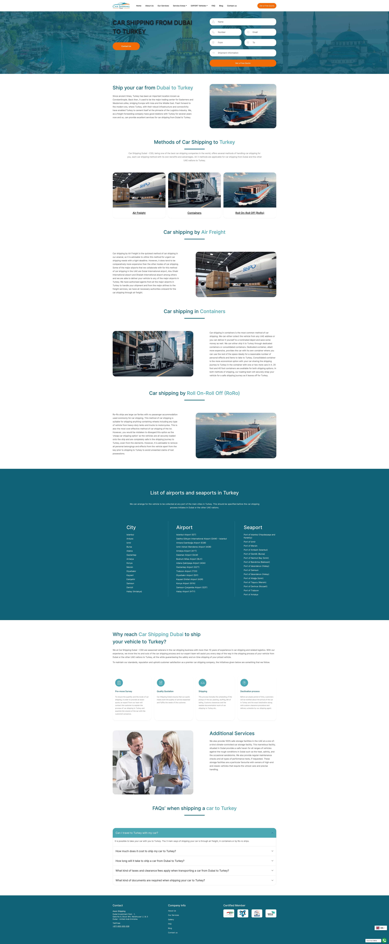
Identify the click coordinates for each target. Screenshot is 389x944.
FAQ (213, 6)
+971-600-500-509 (121, 926)
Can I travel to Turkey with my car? (137, 832)
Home (138, 6)
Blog (221, 6)
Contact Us (126, 46)
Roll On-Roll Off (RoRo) (249, 212)
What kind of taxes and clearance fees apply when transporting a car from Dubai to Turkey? (172, 870)
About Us (149, 6)
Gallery (171, 919)
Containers (194, 212)
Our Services (163, 6)
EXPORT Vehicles (198, 6)
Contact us (232, 6)
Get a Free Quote (267, 6)
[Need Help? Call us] (384, 940)
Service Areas (179, 6)
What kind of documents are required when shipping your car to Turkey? (160, 880)
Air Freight (139, 212)
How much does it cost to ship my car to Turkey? (146, 851)
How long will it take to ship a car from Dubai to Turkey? (150, 860)
